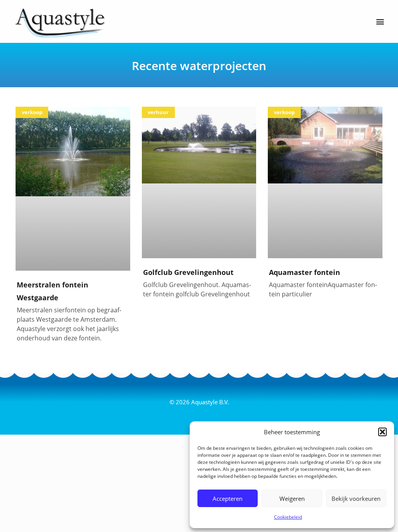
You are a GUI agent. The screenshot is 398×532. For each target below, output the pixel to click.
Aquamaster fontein (304, 272)
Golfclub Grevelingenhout (188, 272)
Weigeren (292, 498)
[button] (382, 432)
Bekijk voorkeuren (356, 498)
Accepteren (228, 498)
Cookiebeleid (288, 517)
